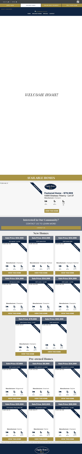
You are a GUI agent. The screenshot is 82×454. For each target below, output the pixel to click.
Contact (52, 13)
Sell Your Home (71, 5)
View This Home (51, 211)
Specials (45, 13)
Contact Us (41, 228)
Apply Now (10, 5)
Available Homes (30, 5)
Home (29, 13)
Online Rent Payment (51, 5)
